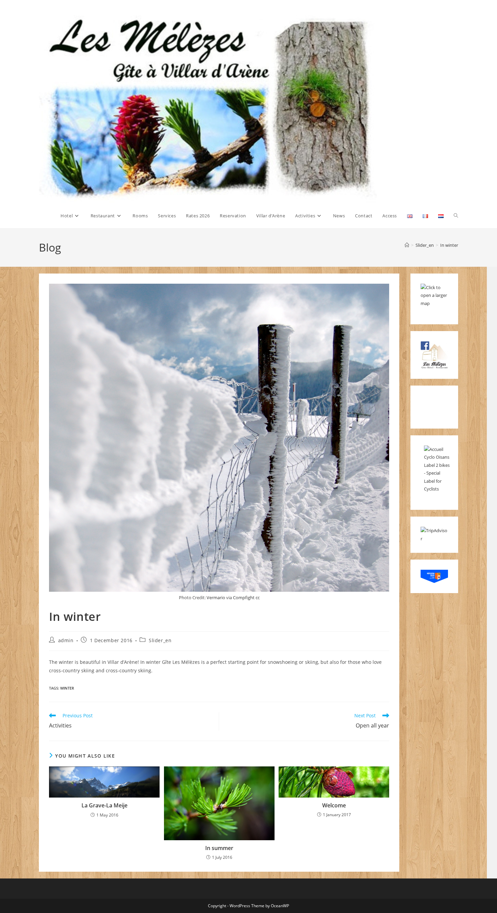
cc (258, 597)
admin (66, 640)
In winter (449, 245)
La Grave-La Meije (104, 805)
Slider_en (160, 640)
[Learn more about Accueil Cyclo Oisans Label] (437, 469)
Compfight (244, 597)
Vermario (216, 597)
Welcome (334, 805)
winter (67, 688)
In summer (219, 848)
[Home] (407, 245)
